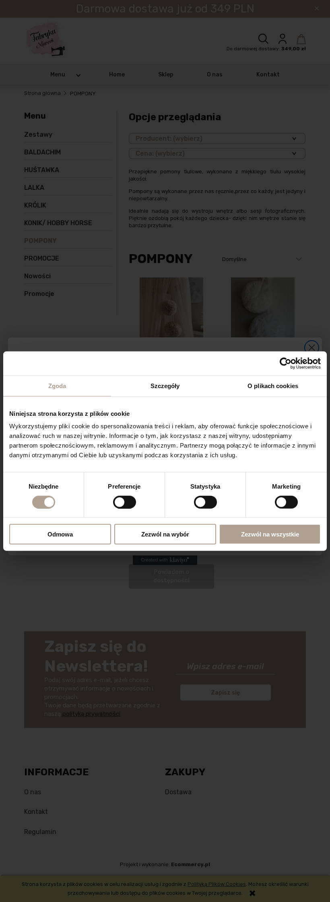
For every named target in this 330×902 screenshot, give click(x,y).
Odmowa (60, 534)
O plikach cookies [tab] (273, 385)
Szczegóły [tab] (165, 385)
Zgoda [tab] (57, 385)
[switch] (124, 501)
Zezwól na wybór (165, 534)
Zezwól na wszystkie (270, 534)
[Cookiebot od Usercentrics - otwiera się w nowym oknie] (285, 363)
